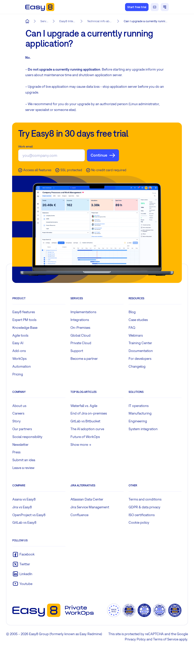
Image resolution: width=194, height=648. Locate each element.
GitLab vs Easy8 (24, 522)
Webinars (136, 335)
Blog (132, 312)
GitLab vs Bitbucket (85, 421)
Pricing (17, 374)
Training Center (140, 343)
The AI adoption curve (87, 429)
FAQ (132, 328)
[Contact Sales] (155, 7)
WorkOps (19, 359)
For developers (140, 359)
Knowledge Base (24, 328)
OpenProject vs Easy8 (28, 515)
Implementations (83, 312)
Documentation (141, 351)
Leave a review (23, 468)
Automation (21, 366)
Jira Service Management (89, 507)
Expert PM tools (24, 320)
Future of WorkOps (85, 437)
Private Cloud (80, 343)
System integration (143, 429)
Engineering (138, 421)
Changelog (137, 366)
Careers (18, 413)
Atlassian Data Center (86, 499)
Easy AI (17, 343)
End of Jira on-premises (88, 413)
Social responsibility (27, 437)
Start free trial (136, 7)
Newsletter (20, 445)
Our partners (22, 429)
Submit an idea (23, 460)
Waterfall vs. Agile (83, 406)
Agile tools (20, 335)
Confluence (79, 515)
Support (76, 351)
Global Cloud (80, 335)
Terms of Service (165, 639)
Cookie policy (139, 522)
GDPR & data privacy (144, 507)
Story (16, 421)
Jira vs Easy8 (22, 507)
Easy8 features (23, 312)
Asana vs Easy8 (24, 499)
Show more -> (80, 445)
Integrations (79, 320)
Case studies (138, 320)
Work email (25, 146)
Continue (99, 155)
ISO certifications (142, 515)
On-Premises (80, 328)
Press (16, 452)
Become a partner (84, 359)
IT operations (139, 406)
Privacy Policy (135, 639)
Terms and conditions (145, 499)
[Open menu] (165, 7)
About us (19, 406)
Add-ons (19, 351)
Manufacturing (140, 413)
